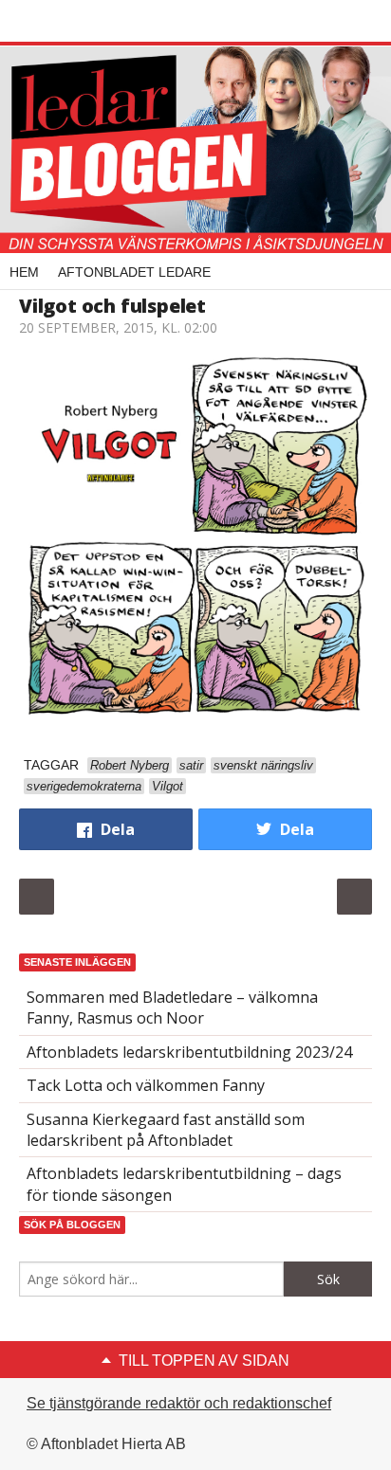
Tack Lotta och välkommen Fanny (146, 1085)
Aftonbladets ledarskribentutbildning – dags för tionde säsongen (184, 1184)
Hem (24, 272)
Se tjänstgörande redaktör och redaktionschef (179, 1403)
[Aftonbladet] (90, 21)
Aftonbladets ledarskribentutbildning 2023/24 (189, 1052)
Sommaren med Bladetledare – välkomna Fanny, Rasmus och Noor (172, 1007)
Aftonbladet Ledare (134, 272)
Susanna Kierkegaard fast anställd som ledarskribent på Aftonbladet (166, 1130)
